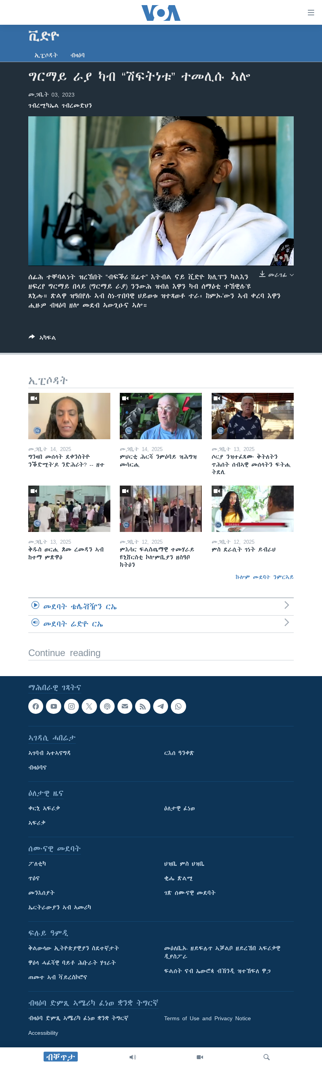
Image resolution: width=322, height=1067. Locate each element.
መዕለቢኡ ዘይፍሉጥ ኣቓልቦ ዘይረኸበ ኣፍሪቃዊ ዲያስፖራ (222, 952)
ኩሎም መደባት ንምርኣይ (265, 577)
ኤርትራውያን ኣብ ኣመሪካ (59, 907)
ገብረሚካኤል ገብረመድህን (60, 105)
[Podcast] (107, 706)
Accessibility (43, 1032)
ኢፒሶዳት (46, 55)
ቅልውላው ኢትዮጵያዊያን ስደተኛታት (73, 948)
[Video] (200, 1057)
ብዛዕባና (37, 767)
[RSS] (142, 706)
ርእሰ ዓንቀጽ (179, 753)
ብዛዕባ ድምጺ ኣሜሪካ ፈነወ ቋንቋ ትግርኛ (78, 1018)
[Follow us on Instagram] (71, 706)
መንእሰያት (41, 892)
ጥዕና (34, 878)
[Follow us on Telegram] (160, 706)
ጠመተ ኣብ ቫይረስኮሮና (57, 977)
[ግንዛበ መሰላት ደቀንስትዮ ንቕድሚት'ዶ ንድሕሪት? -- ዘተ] (69, 416)
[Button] (42, 339)
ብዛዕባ (77, 55)
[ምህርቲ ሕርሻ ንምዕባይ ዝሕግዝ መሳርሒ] (161, 416)
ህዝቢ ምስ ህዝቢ (184, 863)
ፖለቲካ (37, 863)
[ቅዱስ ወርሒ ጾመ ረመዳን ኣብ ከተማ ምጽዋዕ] (69, 509)
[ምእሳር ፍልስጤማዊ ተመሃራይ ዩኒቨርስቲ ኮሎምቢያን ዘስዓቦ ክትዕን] (161, 509)
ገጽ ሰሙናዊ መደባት (190, 892)
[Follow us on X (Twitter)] (89, 706)
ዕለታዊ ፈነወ (179, 808)
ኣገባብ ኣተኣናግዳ (49, 753)
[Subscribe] (124, 706)
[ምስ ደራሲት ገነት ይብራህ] (253, 509)
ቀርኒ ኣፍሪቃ (44, 808)
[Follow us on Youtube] (53, 706)
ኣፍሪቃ (37, 823)
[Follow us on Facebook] (35, 706)
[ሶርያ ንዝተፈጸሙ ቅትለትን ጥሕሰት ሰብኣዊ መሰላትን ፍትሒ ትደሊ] (253, 416)
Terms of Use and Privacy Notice (207, 1018)
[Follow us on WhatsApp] (178, 706)
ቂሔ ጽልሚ (178, 878)
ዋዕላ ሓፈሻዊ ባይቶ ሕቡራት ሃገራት (72, 962)
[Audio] (133, 1057)
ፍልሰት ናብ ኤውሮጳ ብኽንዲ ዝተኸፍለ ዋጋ (217, 971)
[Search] (266, 1057)
